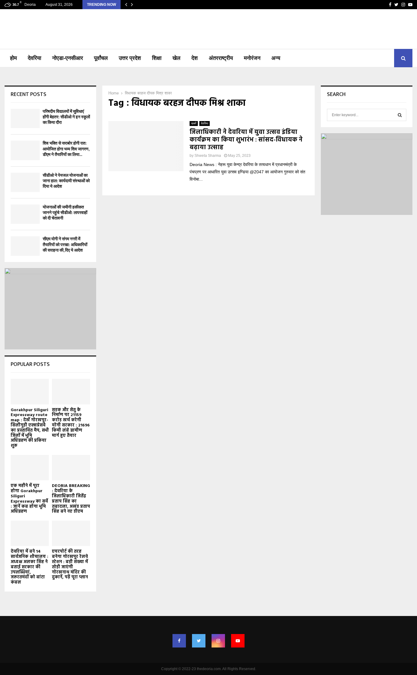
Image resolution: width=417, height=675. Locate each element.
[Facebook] (179, 640)
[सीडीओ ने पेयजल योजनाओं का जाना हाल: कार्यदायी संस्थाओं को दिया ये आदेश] (25, 182)
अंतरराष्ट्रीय (221, 58)
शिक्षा (156, 58)
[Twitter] (198, 640)
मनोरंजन (252, 58)
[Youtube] (238, 640)
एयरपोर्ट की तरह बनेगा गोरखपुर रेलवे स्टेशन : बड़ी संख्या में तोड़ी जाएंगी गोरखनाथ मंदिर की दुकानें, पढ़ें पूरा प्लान (70, 564)
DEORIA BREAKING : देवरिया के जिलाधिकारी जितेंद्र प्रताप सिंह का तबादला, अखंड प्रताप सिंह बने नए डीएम (71, 498)
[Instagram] (218, 640)
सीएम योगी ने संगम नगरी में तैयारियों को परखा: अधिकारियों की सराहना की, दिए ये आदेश (65, 244)
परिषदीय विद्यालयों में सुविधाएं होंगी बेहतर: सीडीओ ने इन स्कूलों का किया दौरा (66, 117)
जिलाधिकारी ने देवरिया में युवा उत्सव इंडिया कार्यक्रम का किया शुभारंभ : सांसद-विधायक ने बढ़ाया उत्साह (246, 140)
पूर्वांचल (101, 58)
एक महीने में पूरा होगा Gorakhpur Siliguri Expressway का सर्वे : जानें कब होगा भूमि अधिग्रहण (29, 498)
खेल (176, 58)
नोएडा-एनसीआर (67, 58)
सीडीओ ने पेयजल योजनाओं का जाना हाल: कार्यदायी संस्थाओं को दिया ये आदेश (66, 181)
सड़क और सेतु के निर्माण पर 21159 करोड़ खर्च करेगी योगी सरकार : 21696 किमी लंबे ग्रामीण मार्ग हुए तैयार (71, 423)
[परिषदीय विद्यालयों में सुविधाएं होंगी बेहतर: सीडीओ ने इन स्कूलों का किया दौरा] (25, 118)
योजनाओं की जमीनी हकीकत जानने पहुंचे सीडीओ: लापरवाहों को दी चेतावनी (65, 213)
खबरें (193, 123)
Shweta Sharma (207, 155)
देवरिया (34, 58)
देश (194, 58)
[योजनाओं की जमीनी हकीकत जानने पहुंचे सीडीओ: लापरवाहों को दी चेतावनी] (25, 214)
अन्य (275, 58)
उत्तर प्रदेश (130, 58)
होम (13, 58)
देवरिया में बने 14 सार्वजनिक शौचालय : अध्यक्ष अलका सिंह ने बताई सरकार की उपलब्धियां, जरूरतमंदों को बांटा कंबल (29, 567)
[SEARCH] (399, 115)
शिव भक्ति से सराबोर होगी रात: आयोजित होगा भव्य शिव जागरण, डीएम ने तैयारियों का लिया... (66, 149)
